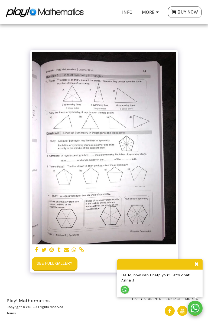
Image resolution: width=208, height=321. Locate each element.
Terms (11, 313)
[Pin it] (51, 250)
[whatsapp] (74, 250)
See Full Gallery (54, 263)
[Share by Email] (66, 250)
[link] (81, 250)
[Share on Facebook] (36, 250)
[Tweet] (44, 250)
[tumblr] (59, 250)
